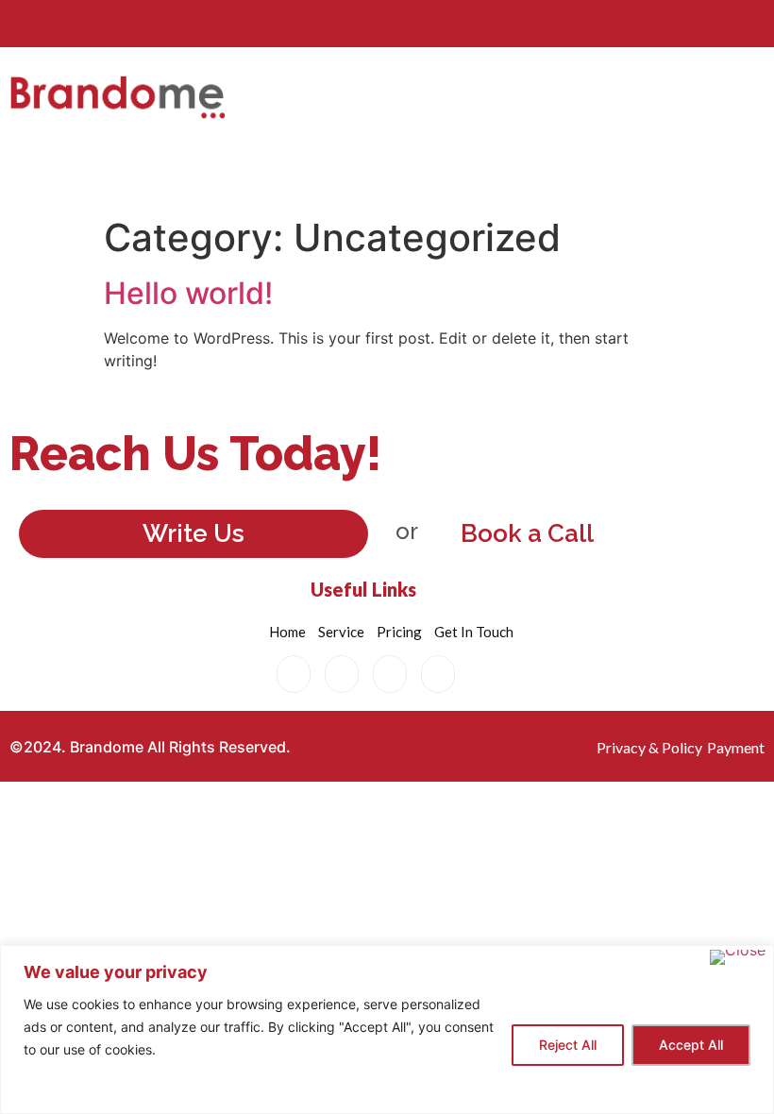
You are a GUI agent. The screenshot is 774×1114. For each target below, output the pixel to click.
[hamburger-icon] (554, 161)
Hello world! (188, 293)
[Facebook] (342, 674)
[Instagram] (438, 674)
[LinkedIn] (390, 674)
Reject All (568, 1045)
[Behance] (294, 674)
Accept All (691, 1045)
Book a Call (527, 533)
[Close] (738, 957)
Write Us (193, 533)
